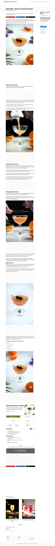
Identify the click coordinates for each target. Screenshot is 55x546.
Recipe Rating (8, 527)
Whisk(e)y (14, 10)
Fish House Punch (10, 344)
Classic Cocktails (8, 10)
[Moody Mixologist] (10, 1)
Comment (31, 538)
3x (33, 428)
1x (30, 428)
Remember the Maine (10, 349)
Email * (19, 537)
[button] (6, 411)
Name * (8, 537)
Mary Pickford (26, 193)
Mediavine (36, 543)
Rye (12, 10)
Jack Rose (22, 193)
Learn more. (12, 14)
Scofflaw (31, 193)
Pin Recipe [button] (28, 416)
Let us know (20, 451)
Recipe (11, 10)
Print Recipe (14, 416)
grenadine (13, 433)
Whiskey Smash (9, 346)
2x (32, 428)
